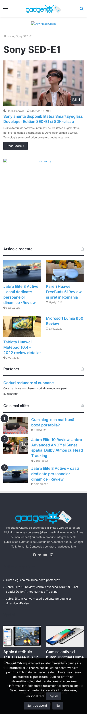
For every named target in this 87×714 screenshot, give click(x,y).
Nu (58, 705)
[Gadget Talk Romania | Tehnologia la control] (43, 8)
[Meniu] (5, 10)
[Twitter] (41, 555)
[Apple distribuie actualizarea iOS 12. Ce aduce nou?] (22, 636)
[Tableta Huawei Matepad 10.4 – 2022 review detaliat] (22, 326)
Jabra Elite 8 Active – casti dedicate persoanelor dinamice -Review (55, 473)
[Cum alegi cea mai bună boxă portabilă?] (15, 425)
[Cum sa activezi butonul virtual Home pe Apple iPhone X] (65, 636)
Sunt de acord (37, 705)
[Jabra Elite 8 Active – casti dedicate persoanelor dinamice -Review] (22, 271)
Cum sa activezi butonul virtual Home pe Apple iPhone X (65, 657)
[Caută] (81, 10)
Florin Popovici (16, 111)
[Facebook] (35, 555)
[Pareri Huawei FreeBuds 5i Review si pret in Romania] (65, 271)
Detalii (54, 696)
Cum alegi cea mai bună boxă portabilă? (33, 580)
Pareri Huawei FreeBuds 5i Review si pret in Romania (64, 291)
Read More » (15, 146)
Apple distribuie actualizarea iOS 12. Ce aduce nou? (21, 657)
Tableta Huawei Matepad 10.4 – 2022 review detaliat (22, 347)
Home (10, 36)
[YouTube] (46, 555)
